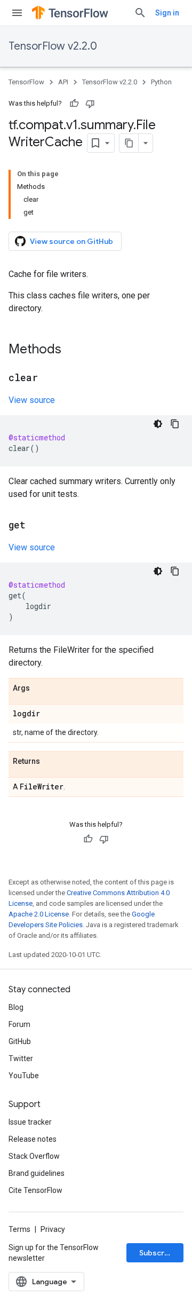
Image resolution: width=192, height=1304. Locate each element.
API (63, 82)
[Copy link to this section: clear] (48, 378)
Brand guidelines (37, 1173)
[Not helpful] (90, 104)
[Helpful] (74, 104)
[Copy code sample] (174, 423)
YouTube (24, 1075)
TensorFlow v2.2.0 (53, 46)
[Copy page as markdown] (129, 143)
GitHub (20, 1041)
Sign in (167, 13)
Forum (19, 1024)
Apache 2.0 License (39, 914)
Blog (16, 1007)
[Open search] (140, 12)
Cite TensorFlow (35, 1190)
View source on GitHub (71, 241)
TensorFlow (26, 82)
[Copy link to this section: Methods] (72, 350)
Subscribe (157, 1253)
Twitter (21, 1058)
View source (32, 400)
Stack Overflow (34, 1156)
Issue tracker (30, 1122)
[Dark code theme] (157, 423)
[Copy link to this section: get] (36, 525)
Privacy (53, 1229)
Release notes (33, 1139)
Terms (19, 1229)
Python (161, 82)
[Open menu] (17, 13)
